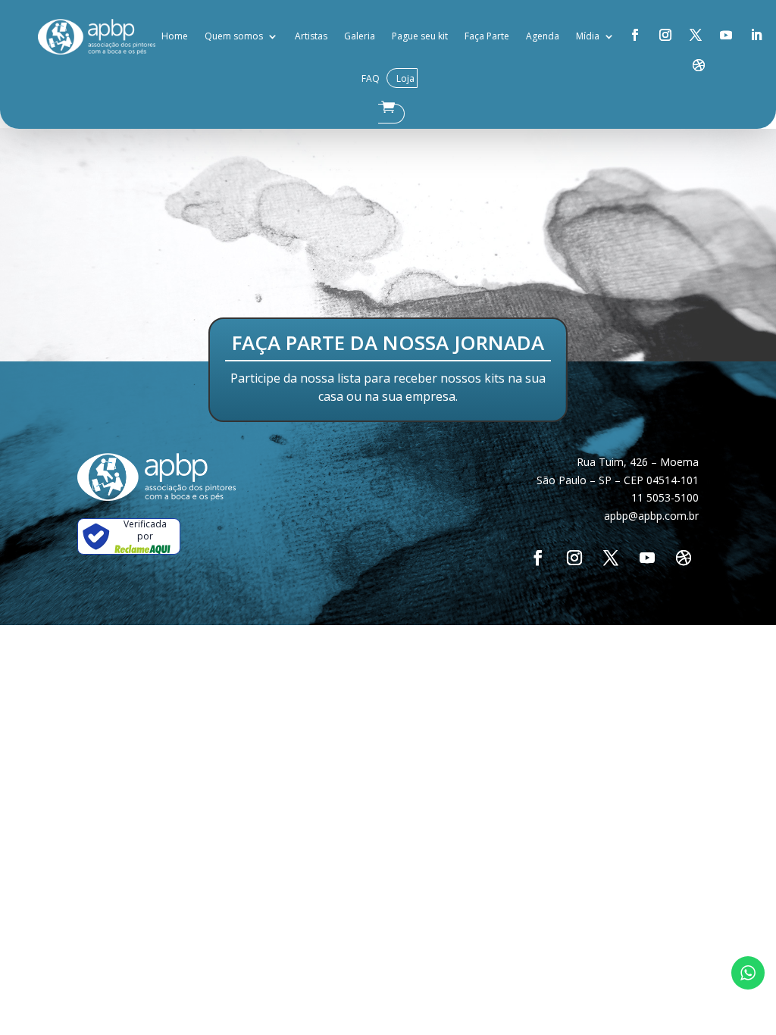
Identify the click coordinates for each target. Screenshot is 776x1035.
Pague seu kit (420, 36)
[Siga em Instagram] (665, 35)
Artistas (311, 36)
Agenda (542, 36)
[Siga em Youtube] (726, 35)
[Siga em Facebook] (635, 35)
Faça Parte (487, 36)
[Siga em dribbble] (699, 65)
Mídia (587, 36)
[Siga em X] (696, 35)
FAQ (370, 78)
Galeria (359, 36)
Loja (405, 78)
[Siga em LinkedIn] (756, 35)
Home (174, 36)
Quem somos (234, 36)
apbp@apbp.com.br (651, 515)
